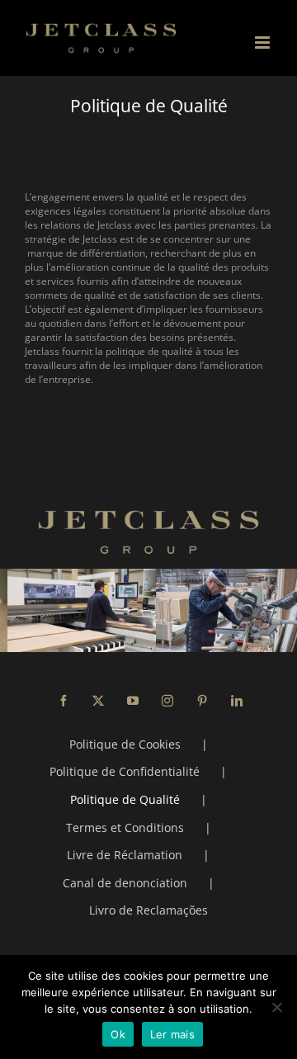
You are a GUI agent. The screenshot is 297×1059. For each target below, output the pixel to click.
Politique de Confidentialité (125, 771)
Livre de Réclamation (124, 855)
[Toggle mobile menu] (263, 42)
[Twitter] (98, 701)
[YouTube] (133, 701)
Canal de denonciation (125, 883)
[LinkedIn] (237, 701)
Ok (118, 1034)
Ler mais (172, 1034)
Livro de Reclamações (148, 910)
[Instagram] (167, 701)
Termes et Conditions (125, 827)
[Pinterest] (202, 701)
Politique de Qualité (125, 799)
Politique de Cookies (125, 744)
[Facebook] (63, 701)
